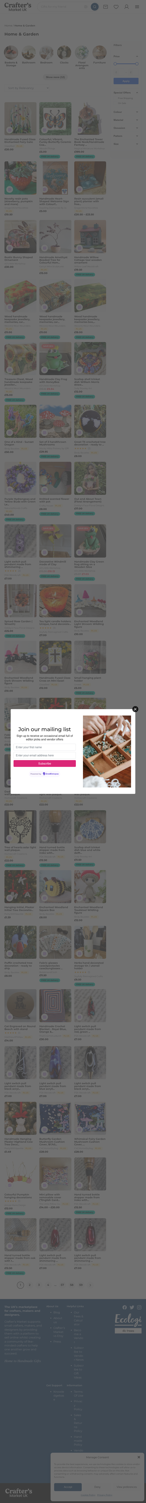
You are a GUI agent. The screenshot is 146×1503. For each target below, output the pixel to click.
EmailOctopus (52, 774)
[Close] (135, 709)
